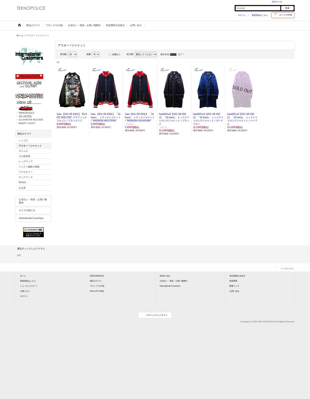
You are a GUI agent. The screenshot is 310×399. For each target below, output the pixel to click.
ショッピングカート (29, 286)
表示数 (63, 54)
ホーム (23, 276)
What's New (165, 276)
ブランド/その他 (97, 286)
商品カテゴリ (96, 281)
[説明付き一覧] (182, 54)
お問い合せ (234, 291)
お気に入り (25, 291)
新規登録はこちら (260, 15)
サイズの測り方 (27, 210)
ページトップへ (287, 269)
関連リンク (234, 286)
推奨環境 (233, 281)
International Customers (31, 218)
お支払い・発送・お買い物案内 (33, 201)
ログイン (242, 15)
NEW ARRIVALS (97, 276)
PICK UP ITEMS (97, 291)
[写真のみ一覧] (174, 54)
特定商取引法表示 (237, 276)
